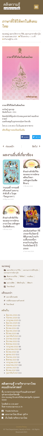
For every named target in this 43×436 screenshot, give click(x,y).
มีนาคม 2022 (11, 352)
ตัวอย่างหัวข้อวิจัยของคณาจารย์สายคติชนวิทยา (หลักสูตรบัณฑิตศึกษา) (31, 177)
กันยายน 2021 (11, 357)
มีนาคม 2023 (11, 333)
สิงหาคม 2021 (11, 360)
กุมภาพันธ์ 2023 (12, 336)
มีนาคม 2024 (11, 328)
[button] (36, 7)
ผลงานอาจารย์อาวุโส (32, 34)
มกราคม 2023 (11, 338)
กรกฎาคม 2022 (12, 346)
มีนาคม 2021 (11, 370)
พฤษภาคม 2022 (12, 349)
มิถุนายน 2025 (11, 323)
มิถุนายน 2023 (11, 331)
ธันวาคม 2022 (11, 341)
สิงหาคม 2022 (11, 344)
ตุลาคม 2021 (11, 354)
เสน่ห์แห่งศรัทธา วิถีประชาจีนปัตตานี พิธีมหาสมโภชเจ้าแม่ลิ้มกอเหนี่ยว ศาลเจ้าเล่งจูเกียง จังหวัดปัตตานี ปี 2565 (31, 239)
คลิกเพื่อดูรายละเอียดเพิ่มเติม (13, 130)
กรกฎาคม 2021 (12, 362)
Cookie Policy (21, 426)
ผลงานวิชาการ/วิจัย (17, 34)
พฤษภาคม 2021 (12, 365)
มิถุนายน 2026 (11, 315)
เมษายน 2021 (11, 367)
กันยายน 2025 (11, 317)
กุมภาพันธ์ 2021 (12, 373)
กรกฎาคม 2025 (12, 320)
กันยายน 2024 (11, 325)
